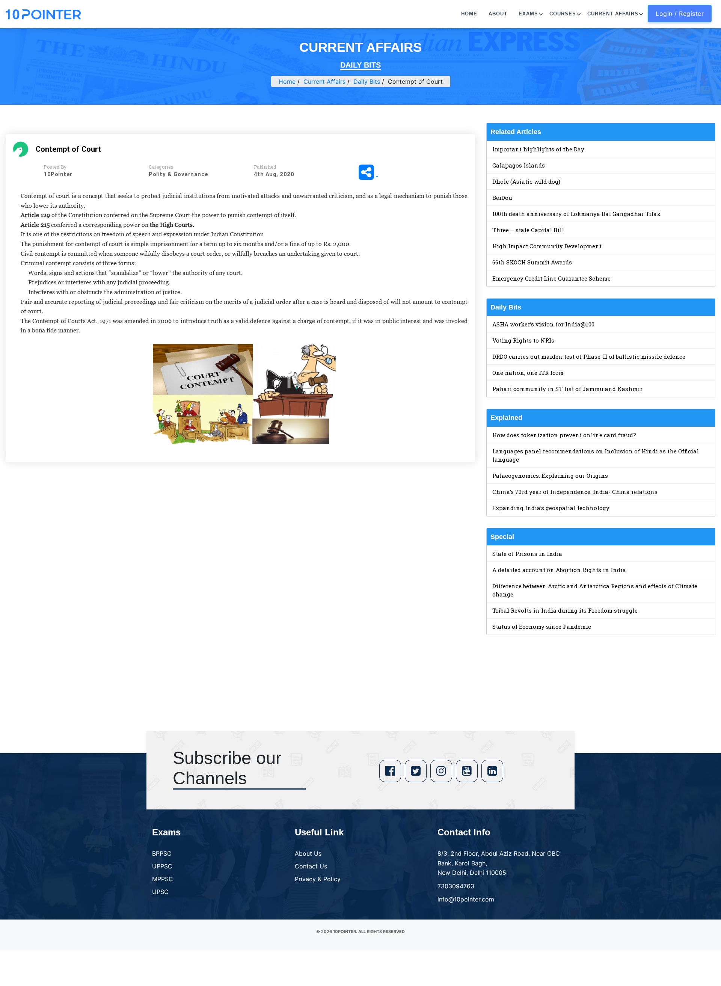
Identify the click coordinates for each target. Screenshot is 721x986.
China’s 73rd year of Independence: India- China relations (575, 491)
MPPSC (162, 879)
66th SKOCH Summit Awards (532, 262)
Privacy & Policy (318, 879)
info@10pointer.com (465, 899)
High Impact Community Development (547, 246)
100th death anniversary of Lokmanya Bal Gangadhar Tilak (576, 213)
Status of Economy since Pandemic (541, 626)
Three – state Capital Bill (528, 230)
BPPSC (162, 853)
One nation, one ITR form (528, 372)
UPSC (160, 891)
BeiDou (502, 197)
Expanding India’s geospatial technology (550, 508)
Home (469, 14)
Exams (528, 14)
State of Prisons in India (527, 553)
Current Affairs (612, 14)
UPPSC (162, 866)
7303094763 (455, 886)
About (498, 14)
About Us (308, 853)
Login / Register (680, 13)
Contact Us (311, 866)
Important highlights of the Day (538, 149)
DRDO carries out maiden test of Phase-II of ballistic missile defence (588, 356)
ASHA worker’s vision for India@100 (543, 324)
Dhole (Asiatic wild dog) (526, 181)
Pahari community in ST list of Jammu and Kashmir (567, 389)
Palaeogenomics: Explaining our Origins (550, 475)
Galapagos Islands (518, 165)
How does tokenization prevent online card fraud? (564, 435)
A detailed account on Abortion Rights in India (559, 570)
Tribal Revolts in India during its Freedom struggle (565, 610)
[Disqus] (240, 576)
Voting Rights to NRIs (523, 340)
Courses (562, 14)
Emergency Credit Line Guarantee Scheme (551, 278)
